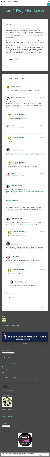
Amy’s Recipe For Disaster (10, 325)
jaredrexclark (14, 256)
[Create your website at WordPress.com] (25, 1)
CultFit (12, 126)
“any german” (5, 366)
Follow (5, 386)
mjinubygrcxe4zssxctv (11, 200)
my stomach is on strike (7, 360)
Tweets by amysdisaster (7, 418)
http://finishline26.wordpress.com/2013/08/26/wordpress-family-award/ (26, 249)
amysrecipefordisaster (18, 114)
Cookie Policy (24, 454)
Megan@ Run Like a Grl (16, 97)
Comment (39, 307)
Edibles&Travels (15, 173)
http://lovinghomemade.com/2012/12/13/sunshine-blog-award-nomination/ (26, 155)
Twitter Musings (8, 416)
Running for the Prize (16, 243)
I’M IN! (3, 372)
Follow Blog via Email (9, 377)
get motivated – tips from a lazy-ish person (11, 363)
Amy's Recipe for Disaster (25, 10)
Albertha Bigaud (15, 86)
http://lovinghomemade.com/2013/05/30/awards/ (29, 224)
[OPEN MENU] (1, 4)
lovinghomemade (15, 149)
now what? (4, 369)
